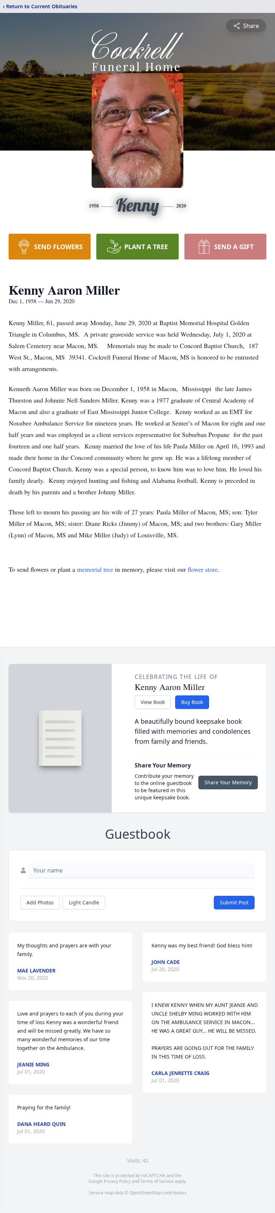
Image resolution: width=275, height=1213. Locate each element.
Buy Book (192, 702)
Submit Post (234, 902)
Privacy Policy (117, 1181)
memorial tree (95, 569)
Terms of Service (157, 1181)
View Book (153, 702)
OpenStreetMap (145, 1193)
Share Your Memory (228, 782)
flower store (203, 569)
